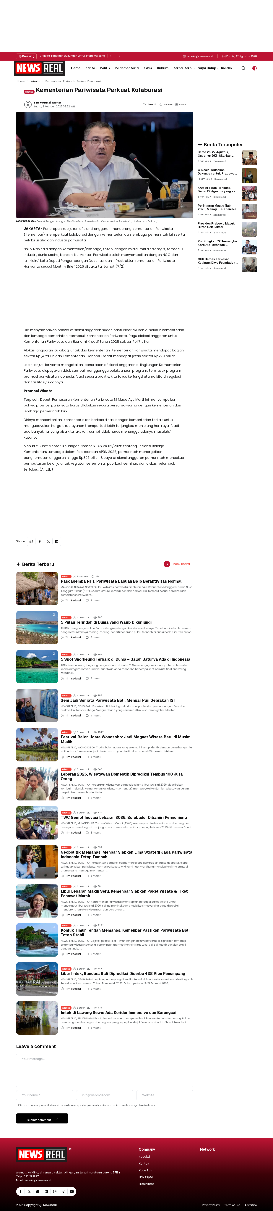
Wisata (35, 81)
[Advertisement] (111, 26)
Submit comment (39, 1120)
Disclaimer (146, 1184)
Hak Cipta (146, 1177)
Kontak (144, 1163)
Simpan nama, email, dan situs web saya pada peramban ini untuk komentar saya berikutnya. (87, 1105)
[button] (91, 68)
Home (21, 81)
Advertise (251, 1205)
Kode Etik (145, 1170)
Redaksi (144, 1156)
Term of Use (232, 1205)
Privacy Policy (211, 1205)
